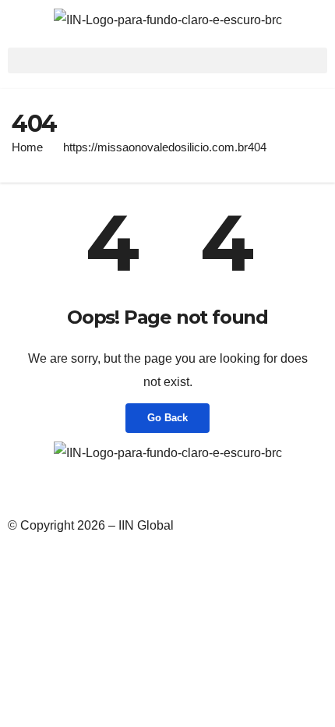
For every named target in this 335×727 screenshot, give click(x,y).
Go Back (167, 418)
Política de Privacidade (72, 491)
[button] (167, 60)
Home (27, 147)
